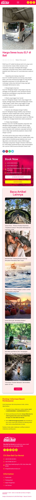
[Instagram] (31, 2)
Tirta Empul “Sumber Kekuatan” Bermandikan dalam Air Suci (17, 383)
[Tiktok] (28, 2)
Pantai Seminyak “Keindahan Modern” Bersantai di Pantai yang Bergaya (15, 321)
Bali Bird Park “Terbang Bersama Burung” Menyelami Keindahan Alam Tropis (16, 259)
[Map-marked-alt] (16, 450)
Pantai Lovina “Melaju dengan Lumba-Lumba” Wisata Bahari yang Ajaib (18, 290)
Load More (18, 389)
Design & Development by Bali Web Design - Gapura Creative (17, 496)
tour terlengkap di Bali (17, 446)
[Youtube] (13, 450)
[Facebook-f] (34, 2)
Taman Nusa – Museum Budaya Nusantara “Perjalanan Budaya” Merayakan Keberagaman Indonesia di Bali (17, 227)
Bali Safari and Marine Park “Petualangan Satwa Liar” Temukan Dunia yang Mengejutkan (18, 352)
